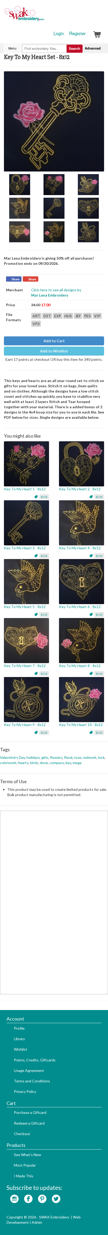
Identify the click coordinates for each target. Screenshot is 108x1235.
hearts (23, 762)
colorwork (8, 762)
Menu (12, 48)
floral (68, 757)
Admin (37, 1222)
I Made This (23, 1176)
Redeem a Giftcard (29, 1123)
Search (74, 48)
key (68, 762)
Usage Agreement (29, 1070)
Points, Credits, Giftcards (35, 1060)
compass (57, 762)
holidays (33, 757)
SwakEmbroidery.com (43, 15)
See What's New (27, 1154)
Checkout (22, 1133)
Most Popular (25, 1165)
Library (19, 1039)
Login (58, 33)
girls (44, 757)
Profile (19, 1028)
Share (15, 279)
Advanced (93, 48)
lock (101, 757)
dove (44, 762)
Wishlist (20, 1049)
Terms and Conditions (32, 1081)
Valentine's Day (12, 757)
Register (77, 33)
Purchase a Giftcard (30, 1112)
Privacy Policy (25, 1091)
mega (77, 762)
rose (77, 757)
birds (34, 762)
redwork (89, 757)
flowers (56, 757)
